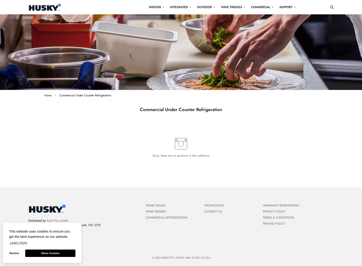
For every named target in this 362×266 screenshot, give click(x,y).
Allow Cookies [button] (50, 253)
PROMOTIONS (214, 205)
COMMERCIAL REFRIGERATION (166, 217)
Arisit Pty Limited (57, 220)
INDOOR (155, 7)
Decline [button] (14, 253)
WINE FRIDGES (231, 7)
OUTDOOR (204, 7)
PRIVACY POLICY (274, 211)
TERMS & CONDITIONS (278, 217)
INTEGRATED (179, 7)
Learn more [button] (18, 243)
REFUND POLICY (274, 223)
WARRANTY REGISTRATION (281, 205)
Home (48, 95)
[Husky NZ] (44, 7)
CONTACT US (213, 211)
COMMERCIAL (260, 7)
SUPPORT (285, 7)
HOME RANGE (155, 205)
